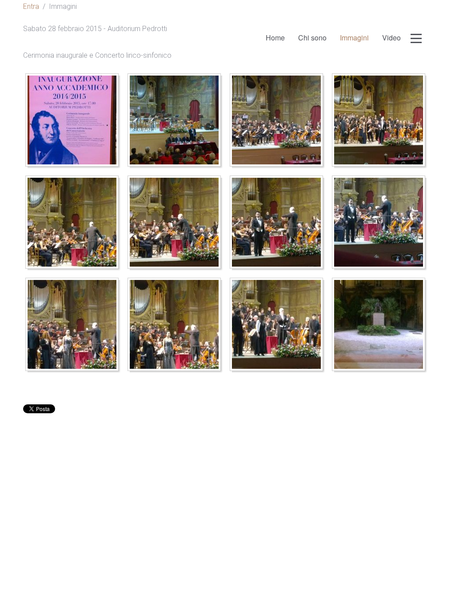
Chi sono (312, 37)
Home (275, 37)
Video (391, 37)
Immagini (354, 37)
